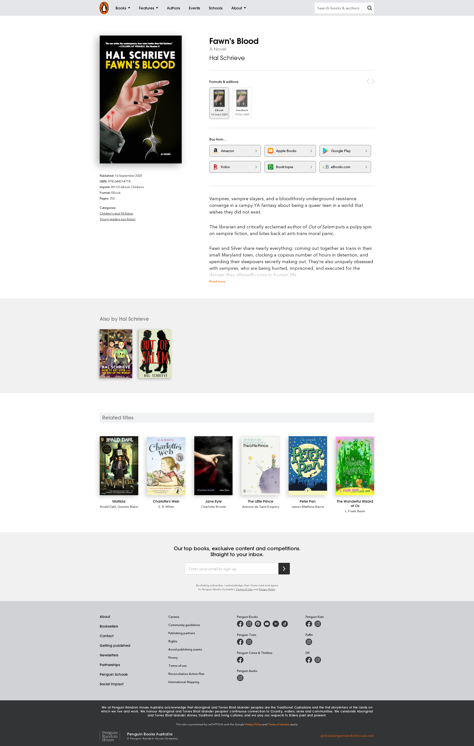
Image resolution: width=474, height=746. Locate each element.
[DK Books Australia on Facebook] (309, 660)
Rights (172, 641)
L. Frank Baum (355, 511)
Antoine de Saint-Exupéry (260, 506)
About (105, 616)
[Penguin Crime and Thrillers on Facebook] (240, 660)
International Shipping (183, 682)
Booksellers (109, 626)
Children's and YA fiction (116, 213)
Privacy (173, 657)
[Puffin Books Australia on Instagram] (309, 642)
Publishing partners (181, 633)
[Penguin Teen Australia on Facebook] (240, 642)
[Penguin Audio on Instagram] (240, 678)
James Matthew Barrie (308, 506)
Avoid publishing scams (185, 649)
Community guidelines (184, 625)
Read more (217, 281)
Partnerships (110, 665)
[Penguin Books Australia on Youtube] (267, 624)
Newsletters (109, 655)
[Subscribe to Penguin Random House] (284, 568)
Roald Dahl (108, 506)
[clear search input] (369, 8)
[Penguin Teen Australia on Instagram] (249, 642)
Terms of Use (244, 589)
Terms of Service (278, 724)
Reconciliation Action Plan (186, 673)
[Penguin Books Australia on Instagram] (249, 624)
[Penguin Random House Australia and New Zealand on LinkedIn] (276, 624)
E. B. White (166, 506)
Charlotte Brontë (213, 506)
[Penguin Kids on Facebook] (309, 624)
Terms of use (177, 665)
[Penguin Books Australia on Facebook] (240, 624)
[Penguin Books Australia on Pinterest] (258, 624)
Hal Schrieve (227, 57)
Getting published (115, 645)
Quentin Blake (128, 506)
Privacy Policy (267, 589)
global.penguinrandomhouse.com (347, 735)
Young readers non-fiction (118, 219)
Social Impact (111, 684)
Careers (173, 616)
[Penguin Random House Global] (113, 735)
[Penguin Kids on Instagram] (318, 624)
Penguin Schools (114, 674)
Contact (107, 636)
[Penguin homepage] (104, 8)
